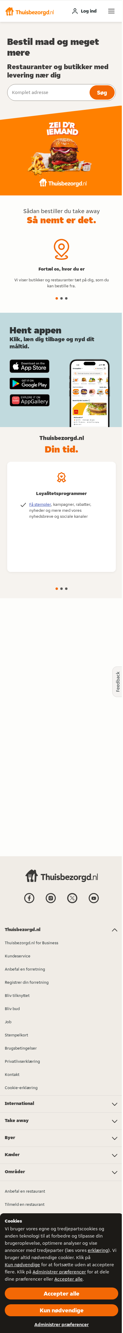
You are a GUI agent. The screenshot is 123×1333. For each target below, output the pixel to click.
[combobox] (48, 92)
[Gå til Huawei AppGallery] (30, 400)
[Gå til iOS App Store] (30, 366)
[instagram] (51, 902)
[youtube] (94, 902)
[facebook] (29, 902)
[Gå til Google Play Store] (30, 384)
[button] (29, 11)
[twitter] (72, 902)
